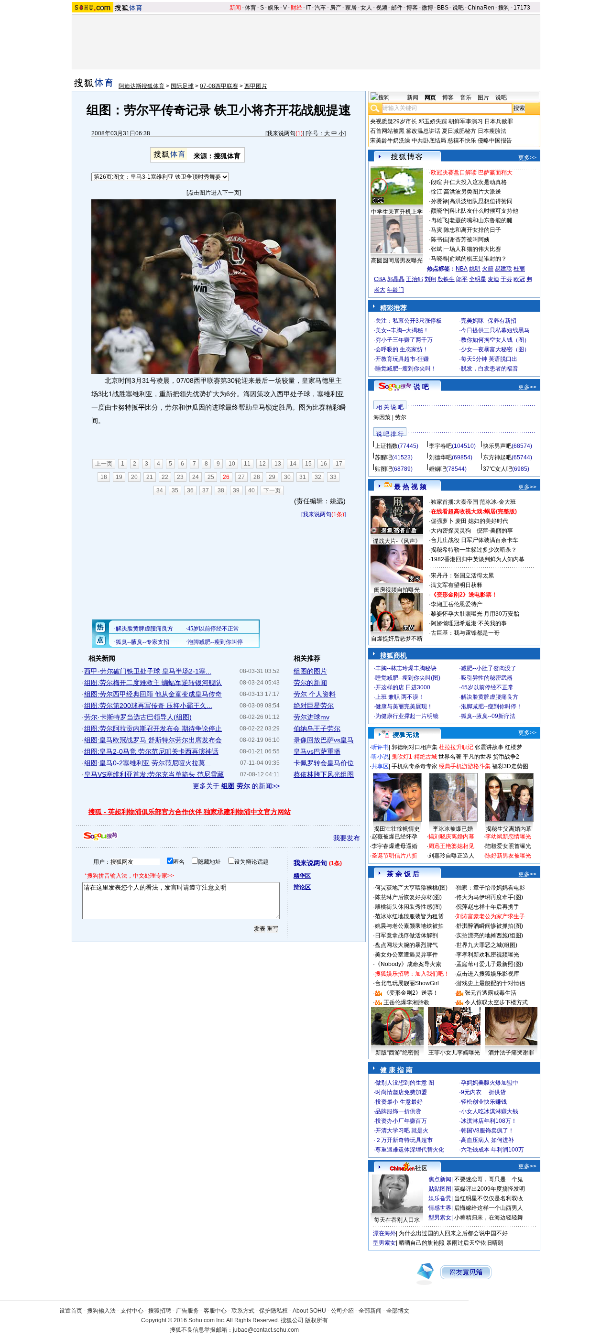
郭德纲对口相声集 (414, 747)
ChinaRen (481, 7)
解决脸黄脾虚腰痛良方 (489, 697)
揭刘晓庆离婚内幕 (451, 836)
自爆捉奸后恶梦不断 (397, 638)
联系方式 (242, 1310)
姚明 (475, 268)
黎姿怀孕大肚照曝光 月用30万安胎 (475, 613)
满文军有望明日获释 (456, 585)
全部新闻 (370, 1310)
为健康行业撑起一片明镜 (406, 716)
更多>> (527, 157)
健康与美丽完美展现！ (404, 706)
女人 (366, 7)
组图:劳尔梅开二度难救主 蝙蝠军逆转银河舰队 (153, 682)
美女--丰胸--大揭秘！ (402, 330)
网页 (430, 97)
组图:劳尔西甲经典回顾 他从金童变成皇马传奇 (153, 694)
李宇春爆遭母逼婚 (394, 846)
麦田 (461, 521)
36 (190, 490)
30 (287, 477)
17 (339, 463)
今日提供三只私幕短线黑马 (495, 330)
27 (241, 477)
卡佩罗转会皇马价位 (324, 763)
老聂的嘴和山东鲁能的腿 (481, 220)
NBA (462, 268)
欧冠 (519, 279)
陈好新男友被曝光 (508, 855)
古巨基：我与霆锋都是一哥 (465, 633)
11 (247, 463)
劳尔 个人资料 (315, 694)
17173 (522, 7)
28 (256, 477)
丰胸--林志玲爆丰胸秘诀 (406, 668)
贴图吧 (383, 469)
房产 (335, 7)
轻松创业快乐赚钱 (484, 1101)
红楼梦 (513, 747)
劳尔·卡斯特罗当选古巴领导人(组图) (138, 717)
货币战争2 (506, 756)
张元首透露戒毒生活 (490, 992)
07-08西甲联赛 (219, 86)
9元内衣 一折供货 (483, 1092)
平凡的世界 (477, 756)
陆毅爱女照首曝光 (508, 846)
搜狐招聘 (159, 1310)
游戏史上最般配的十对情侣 (490, 983)
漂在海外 (384, 1233)
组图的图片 (310, 671)
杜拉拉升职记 (456, 747)
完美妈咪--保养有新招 (488, 320)
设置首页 (70, 1310)
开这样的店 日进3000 (402, 687)
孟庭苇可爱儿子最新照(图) (489, 964)
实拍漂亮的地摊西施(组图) (489, 935)
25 (211, 477)
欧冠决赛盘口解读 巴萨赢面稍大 (472, 172)
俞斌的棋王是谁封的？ (478, 258)
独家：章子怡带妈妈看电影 (490, 887)
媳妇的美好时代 (488, 521)
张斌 (436, 249)
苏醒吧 (383, 457)
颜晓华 (439, 210)
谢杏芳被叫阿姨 (469, 239)
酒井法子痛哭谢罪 (511, 1052)
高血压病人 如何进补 (487, 1140)
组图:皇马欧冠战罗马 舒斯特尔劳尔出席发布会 (153, 740)
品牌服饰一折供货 (398, 1111)
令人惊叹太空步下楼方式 (496, 1002)
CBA (380, 279)
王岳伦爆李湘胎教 (406, 1002)
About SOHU (309, 1310)
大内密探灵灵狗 (451, 530)
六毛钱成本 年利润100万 (492, 1149)
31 (302, 477)
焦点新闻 (439, 1179)
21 (149, 477)
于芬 (506, 279)
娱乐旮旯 (439, 1198)
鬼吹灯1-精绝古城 (414, 756)
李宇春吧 (440, 446)
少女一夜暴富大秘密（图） (495, 349)
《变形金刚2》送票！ (410, 992)
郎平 (462, 279)
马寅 (436, 230)
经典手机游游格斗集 (465, 766)
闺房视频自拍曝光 (397, 590)
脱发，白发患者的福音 (489, 368)
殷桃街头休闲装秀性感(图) (408, 906)
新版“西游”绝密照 (397, 1052)
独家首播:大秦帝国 (454, 502)
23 (180, 477)
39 (236, 490)
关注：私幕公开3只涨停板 (408, 320)
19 (119, 477)
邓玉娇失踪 (432, 121)
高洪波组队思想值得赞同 (481, 201)
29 (272, 477)
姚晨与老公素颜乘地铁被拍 (409, 926)
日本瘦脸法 (492, 131)
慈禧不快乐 (462, 140)
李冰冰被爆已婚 (453, 829)
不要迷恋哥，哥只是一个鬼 (488, 1179)
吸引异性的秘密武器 (487, 677)
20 (134, 477)
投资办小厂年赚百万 (401, 1121)
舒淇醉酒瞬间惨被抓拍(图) (489, 926)
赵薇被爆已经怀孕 (394, 836)
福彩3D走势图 (510, 766)
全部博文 (397, 1310)
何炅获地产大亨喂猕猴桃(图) (411, 887)
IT (308, 7)
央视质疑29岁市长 (393, 121)
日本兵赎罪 (498, 121)
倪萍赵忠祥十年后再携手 (487, 906)
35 (175, 490)
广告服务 (187, 1310)
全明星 (477, 279)
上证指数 (386, 446)
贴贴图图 (439, 1188)
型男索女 (439, 1217)
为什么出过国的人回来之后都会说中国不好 (453, 1233)
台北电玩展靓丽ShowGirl (407, 983)
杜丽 (519, 268)
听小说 (380, 756)
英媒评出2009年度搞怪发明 (489, 1188)
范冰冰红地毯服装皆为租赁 (409, 916)
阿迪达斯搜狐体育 (141, 86)
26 (226, 477)
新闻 (235, 7)
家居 (351, 7)
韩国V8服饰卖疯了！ (487, 1130)
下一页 (272, 490)
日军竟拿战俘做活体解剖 (406, 935)
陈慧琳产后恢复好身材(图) (408, 897)
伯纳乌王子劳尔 (317, 728)
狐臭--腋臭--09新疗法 (488, 716)
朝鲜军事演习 (465, 121)
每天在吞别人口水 (397, 1220)
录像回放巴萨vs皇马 (324, 740)
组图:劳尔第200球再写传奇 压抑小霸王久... (148, 705)
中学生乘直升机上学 (397, 211)
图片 (483, 97)
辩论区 (302, 887)
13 (277, 463)
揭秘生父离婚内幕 (509, 829)
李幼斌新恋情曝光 (508, 836)
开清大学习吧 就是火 (401, 1130)
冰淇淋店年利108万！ (489, 1121)
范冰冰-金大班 (498, 502)
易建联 (503, 268)
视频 (381, 7)
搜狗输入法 (101, 1310)
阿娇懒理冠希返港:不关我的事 (469, 623)
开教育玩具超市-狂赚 (402, 359)
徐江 (436, 191)
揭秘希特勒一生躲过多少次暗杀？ (474, 549)
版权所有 (316, 1320)
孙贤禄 (439, 201)
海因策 (382, 417)
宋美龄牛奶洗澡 (390, 140)
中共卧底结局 (429, 140)
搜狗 (504, 7)
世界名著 (449, 756)
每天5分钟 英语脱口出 (489, 359)
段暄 (436, 182)
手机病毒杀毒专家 (414, 766)
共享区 (380, 766)
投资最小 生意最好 (399, 1101)
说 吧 (421, 387)
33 (333, 477)
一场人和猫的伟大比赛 (472, 249)
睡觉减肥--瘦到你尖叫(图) (407, 677)
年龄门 (395, 289)
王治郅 (414, 279)
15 (308, 463)
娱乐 (273, 7)
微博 (427, 7)
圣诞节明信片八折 (394, 855)
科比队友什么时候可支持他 (483, 210)
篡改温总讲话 (423, 131)
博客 (412, 7)
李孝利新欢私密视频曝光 (487, 954)
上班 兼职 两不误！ (399, 697)
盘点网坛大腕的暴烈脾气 (406, 945)
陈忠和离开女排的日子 (472, 230)
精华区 (302, 875)
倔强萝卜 (442, 521)
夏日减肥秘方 (459, 131)
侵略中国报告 (495, 140)
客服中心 (215, 1310)
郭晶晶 (395, 279)
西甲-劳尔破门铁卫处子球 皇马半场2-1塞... (147, 671)
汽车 (320, 7)
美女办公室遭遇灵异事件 (406, 954)
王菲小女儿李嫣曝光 (454, 1052)
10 (232, 463)
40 (251, 490)
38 (221, 490)
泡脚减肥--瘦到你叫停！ (491, 706)
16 (323, 463)
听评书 (380, 747)
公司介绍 (342, 1310)
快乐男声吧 (497, 446)
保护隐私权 (273, 1310)
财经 (296, 7)
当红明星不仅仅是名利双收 (488, 1198)
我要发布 (346, 838)
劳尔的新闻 (310, 682)
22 (165, 477)
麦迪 (493, 279)
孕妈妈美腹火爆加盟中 (489, 1082)
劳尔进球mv (311, 717)
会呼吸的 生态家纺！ (401, 349)
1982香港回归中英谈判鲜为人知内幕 (478, 559)
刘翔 (430, 279)
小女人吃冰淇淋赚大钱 (489, 1111)
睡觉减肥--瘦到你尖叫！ (406, 368)
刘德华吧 (440, 457)
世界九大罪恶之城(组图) (486, 945)
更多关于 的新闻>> (236, 786)
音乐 (465, 97)
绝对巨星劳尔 (314, 705)
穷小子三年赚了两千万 (404, 340)
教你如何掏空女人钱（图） (495, 340)
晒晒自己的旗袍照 (422, 1242)
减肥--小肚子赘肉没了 (488, 668)
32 (318, 477)
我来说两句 (281, 133)
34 (159, 490)
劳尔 (400, 417)
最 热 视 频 (410, 486)
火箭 (487, 268)
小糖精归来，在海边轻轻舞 (488, 1217)
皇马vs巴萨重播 (317, 751)
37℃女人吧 (497, 469)
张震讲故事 (489, 747)
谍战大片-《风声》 (397, 541)
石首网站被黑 (387, 131)
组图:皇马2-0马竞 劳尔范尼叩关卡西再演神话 (151, 751)
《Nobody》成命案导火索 (408, 964)
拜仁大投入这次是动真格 (475, 182)
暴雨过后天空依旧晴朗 (474, 1242)
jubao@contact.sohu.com (266, 1329)
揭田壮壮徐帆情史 (397, 829)
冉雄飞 (439, 220)
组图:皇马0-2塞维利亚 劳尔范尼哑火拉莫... (147, 763)
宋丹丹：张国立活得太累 (462, 575)
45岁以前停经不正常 (487, 687)
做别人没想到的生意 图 (404, 1082)
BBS (442, 7)
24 (195, 477)
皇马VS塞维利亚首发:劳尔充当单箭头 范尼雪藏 (154, 774)
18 (103, 477)
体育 (250, 7)
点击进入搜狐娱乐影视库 (487, 973)
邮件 (397, 7)
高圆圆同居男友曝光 (397, 260)
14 (293, 463)
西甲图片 (255, 86)
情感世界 (439, 1208)
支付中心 (131, 1310)
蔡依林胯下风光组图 (324, 774)
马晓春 (439, 258)
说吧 (458, 7)
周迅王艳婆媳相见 (451, 846)
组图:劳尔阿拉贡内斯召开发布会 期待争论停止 (153, 728)
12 (262, 463)
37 (205, 490)
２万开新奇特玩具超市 (404, 1140)
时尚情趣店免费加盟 (401, 1092)
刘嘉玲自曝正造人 (451, 855)
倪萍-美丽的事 (495, 530)
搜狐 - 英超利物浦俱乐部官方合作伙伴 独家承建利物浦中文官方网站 (189, 811)
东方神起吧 (497, 457)
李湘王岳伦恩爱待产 (456, 604)
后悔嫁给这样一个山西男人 (488, 1208)
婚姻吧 (437, 469)
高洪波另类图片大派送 (472, 191)
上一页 (103, 463)
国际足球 (182, 86)
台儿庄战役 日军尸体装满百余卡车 (474, 540)
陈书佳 (439, 239)
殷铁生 (446, 279)
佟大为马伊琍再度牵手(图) (489, 897)
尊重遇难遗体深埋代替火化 (409, 1149)
